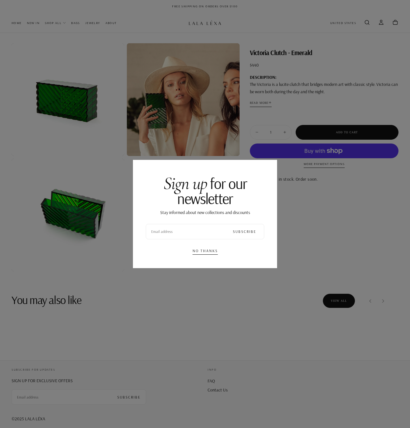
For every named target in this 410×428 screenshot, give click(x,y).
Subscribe (244, 231)
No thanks (205, 250)
